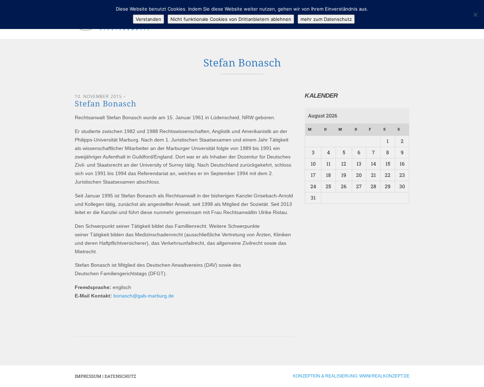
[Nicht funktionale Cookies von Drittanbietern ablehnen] (475, 14)
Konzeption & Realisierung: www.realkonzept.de (351, 376)
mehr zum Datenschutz (326, 19)
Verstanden (148, 19)
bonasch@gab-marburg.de (143, 296)
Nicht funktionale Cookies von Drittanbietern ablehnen (230, 19)
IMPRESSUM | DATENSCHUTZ (105, 376)
